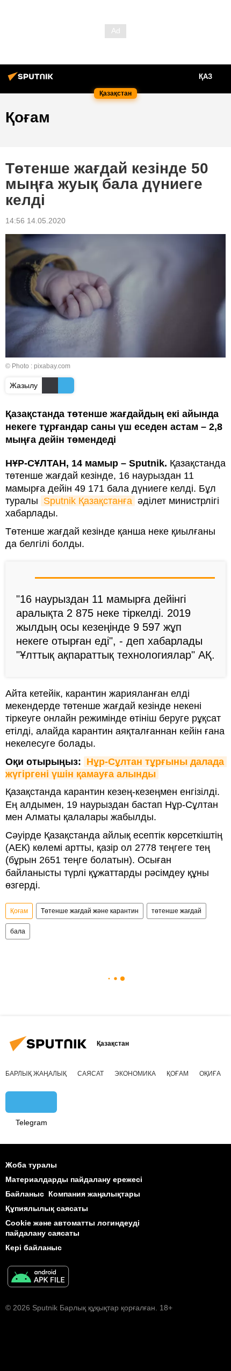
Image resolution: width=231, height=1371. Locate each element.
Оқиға (210, 1073)
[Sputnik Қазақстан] (32, 80)
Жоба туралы (31, 1165)
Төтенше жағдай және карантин (90, 911)
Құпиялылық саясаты (46, 1208)
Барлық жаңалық (36, 1073)
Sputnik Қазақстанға (88, 500)
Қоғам (19, 911)
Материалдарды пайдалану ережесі (73, 1179)
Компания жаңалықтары (94, 1194)
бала (17, 931)
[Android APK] (38, 1278)
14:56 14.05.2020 (35, 220)
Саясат (90, 1073)
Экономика (135, 1073)
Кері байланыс (33, 1247)
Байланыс (24, 1194)
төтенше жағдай (176, 911)
